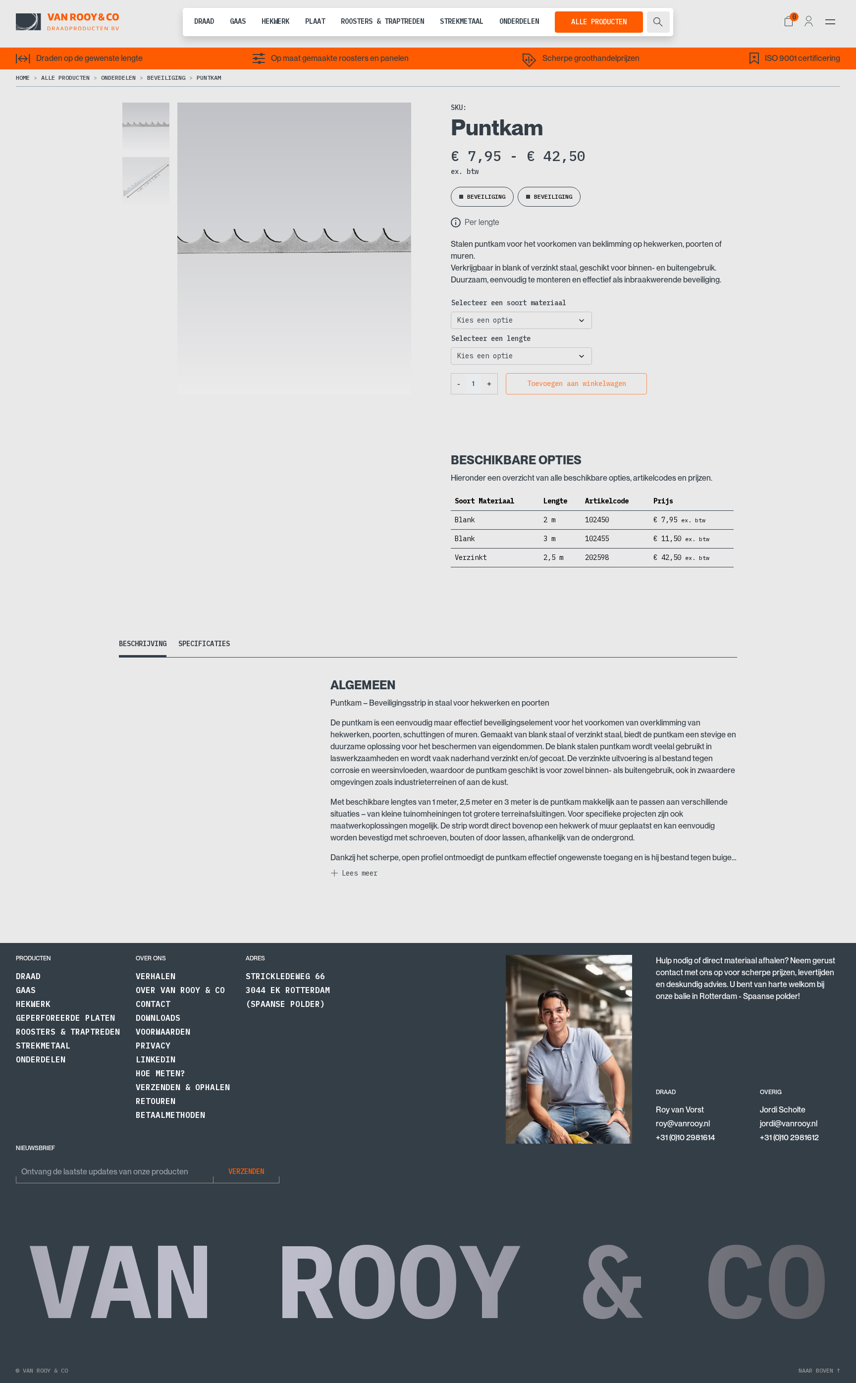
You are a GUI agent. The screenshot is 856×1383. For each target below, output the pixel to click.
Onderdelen (519, 21)
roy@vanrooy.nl (683, 1123)
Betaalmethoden (170, 1115)
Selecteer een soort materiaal (508, 302)
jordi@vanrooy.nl (788, 1123)
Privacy (153, 1046)
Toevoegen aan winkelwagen (576, 383)
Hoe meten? (160, 1073)
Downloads (158, 1018)
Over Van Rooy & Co (180, 990)
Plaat (315, 21)
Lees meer (359, 873)
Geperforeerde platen (65, 1018)
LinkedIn (155, 1059)
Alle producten (599, 21)
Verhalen (155, 976)
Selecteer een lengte (491, 338)
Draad (204, 21)
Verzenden (246, 1171)
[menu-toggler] (830, 22)
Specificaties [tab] (204, 643)
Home (23, 77)
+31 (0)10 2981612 (789, 1137)
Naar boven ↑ (819, 1370)
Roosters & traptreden (382, 21)
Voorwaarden (163, 1032)
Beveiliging (166, 77)
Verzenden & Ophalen (183, 1087)
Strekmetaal (461, 21)
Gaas (238, 21)
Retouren (155, 1101)
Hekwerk (275, 21)
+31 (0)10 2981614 (685, 1137)
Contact (153, 1004)
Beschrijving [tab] (142, 643)
